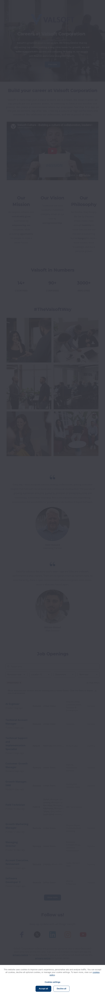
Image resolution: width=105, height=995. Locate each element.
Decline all (61, 989)
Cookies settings (52, 982)
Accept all (43, 989)
